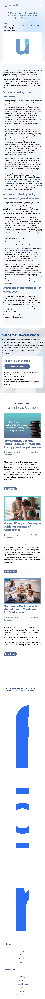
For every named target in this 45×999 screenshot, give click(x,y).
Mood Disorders (22, 984)
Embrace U (20, 298)
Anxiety (22, 977)
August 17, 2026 (25, 535)
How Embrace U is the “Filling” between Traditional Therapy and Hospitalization (22, 444)
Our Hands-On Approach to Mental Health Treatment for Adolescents (22, 609)
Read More (10, 488)
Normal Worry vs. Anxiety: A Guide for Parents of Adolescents (22, 526)
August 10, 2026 (25, 617)
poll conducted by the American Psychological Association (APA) (23, 250)
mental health (33, 70)
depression (22, 154)
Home (23, 951)
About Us (22, 955)
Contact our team (9, 315)
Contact (22, 962)
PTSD (22, 987)
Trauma (22, 991)
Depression (22, 980)
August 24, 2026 (26, 452)
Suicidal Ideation (22, 995)
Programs (22, 958)
